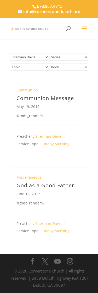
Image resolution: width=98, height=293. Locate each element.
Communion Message (45, 98)
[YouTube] (57, 261)
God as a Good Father (45, 185)
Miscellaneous (29, 177)
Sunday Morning (55, 143)
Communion (27, 90)
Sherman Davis (48, 136)
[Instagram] (70, 261)
